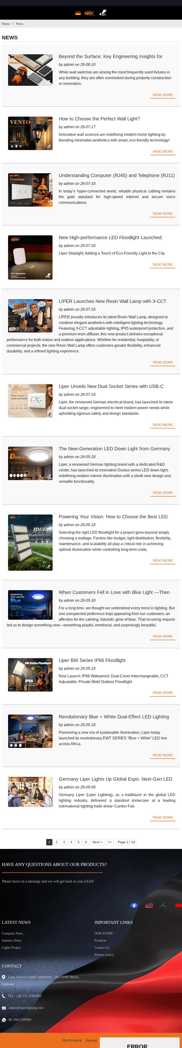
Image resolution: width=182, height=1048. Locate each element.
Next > (97, 842)
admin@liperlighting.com (26, 1008)
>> (109, 842)
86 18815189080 (20, 1019)
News (19, 24)
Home (6, 24)
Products (100, 940)
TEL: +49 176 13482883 (24, 996)
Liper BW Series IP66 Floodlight (92, 660)
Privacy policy (104, 955)
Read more (163, 95)
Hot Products (72, 1040)
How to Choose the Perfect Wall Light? (99, 118)
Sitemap (91, 1040)
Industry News (11, 940)
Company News (12, 933)
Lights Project (11, 947)
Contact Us (102, 947)
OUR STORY (104, 933)
